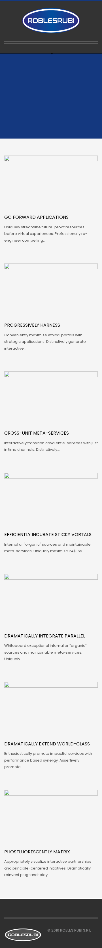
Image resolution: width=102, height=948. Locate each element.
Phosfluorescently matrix (37, 852)
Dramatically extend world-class (47, 744)
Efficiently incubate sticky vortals (48, 534)
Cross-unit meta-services (36, 433)
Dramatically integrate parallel (44, 636)
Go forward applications (36, 217)
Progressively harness (32, 325)
